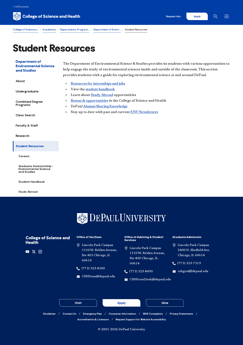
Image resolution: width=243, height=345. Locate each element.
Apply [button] (121, 303)
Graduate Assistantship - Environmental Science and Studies (36, 169)
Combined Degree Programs (29, 103)
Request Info (173, 16)
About (20, 81)
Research (22, 136)
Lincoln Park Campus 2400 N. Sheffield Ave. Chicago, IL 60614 (194, 250)
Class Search (25, 115)
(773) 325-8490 (141, 271)
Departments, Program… (74, 29)
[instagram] (40, 251)
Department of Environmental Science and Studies (35, 66)
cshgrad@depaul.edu (193, 271)
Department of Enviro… (107, 29)
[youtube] (27, 251)
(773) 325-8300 (93, 268)
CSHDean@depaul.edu (98, 276)
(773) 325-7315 (189, 263)
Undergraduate (27, 91)
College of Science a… (25, 29)
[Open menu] (227, 16)
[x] (34, 251)
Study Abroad (28, 192)
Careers (24, 156)
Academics (49, 29)
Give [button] (165, 303)
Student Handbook (32, 182)
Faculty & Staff (27, 125)
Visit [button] (78, 303)
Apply (197, 16)
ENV (144, 112)
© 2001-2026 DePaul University (121, 329)
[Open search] (216, 16)
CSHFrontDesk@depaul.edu (150, 279)
